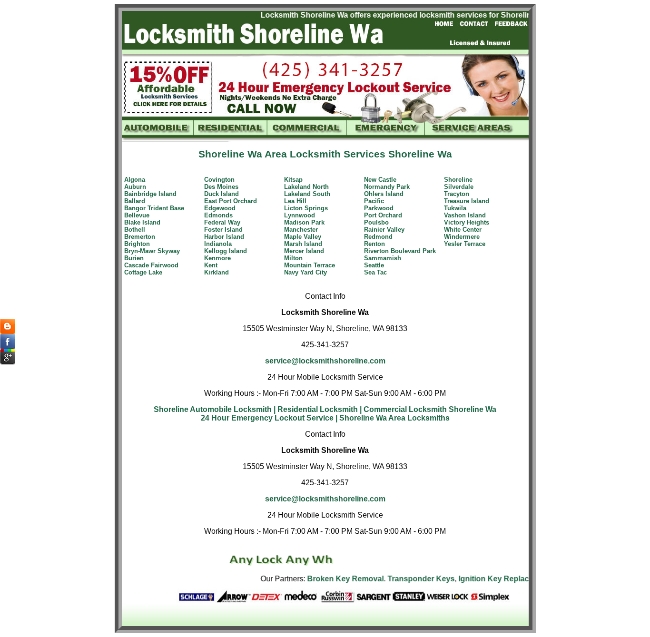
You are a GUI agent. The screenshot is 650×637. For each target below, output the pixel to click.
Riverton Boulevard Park (400, 251)
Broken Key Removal (330, 579)
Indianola (218, 243)
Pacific (374, 201)
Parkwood (379, 208)
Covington (219, 179)
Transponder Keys (405, 579)
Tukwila (455, 208)
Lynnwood (299, 215)
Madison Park (304, 222)
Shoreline (458, 179)
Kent (210, 265)
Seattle (374, 265)
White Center (463, 229)
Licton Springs (306, 208)
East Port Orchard (230, 201)
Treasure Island (466, 201)
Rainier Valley (384, 229)
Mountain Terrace (309, 265)
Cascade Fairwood (151, 265)
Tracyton (456, 193)
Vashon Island (465, 215)
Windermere (462, 236)
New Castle (380, 179)
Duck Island (221, 193)
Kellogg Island (225, 251)
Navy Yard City (305, 272)
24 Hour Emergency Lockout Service (267, 418)
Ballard (134, 201)
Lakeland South (307, 193)
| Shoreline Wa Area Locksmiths (392, 418)
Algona (134, 179)
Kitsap (293, 179)
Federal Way (222, 222)
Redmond (378, 236)
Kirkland (216, 272)
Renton (374, 243)
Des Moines (221, 186)
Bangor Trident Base (154, 208)
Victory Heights (466, 222)
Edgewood (220, 208)
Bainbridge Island (150, 193)
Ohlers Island (384, 193)
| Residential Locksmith (316, 409)
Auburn (135, 186)
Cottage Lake (143, 272)
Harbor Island (224, 236)
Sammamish (382, 258)
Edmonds (218, 215)
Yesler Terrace (464, 243)
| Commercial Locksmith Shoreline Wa (428, 409)
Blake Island (142, 222)
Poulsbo (376, 222)
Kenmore (217, 258)
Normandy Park (387, 186)
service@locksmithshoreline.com (325, 361)
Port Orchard (383, 215)
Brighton (137, 243)
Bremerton (139, 236)
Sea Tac (375, 272)
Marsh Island (303, 243)
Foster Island (223, 229)
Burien (134, 258)
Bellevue (136, 215)
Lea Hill (295, 201)
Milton (293, 258)
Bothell (134, 229)
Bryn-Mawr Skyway (152, 251)
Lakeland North (306, 186)
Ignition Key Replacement (489, 579)
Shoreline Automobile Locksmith (213, 409)
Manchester (301, 229)
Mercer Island (304, 251)
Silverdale (458, 186)
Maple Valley (302, 236)
